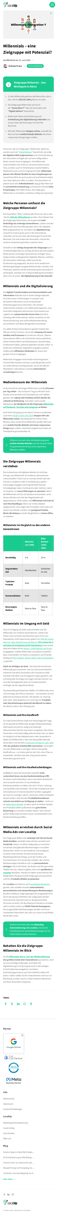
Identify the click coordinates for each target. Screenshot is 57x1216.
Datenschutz (8, 1098)
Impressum (8, 1103)
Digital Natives (25, 152)
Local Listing (8, 1128)
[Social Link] (4, 1194)
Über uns (7, 1138)
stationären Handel (14, 804)
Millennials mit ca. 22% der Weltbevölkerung (29, 956)
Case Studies (9, 1133)
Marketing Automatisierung (15, 1122)
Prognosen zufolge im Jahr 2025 (39, 742)
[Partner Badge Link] (13, 1043)
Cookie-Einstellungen (12, 1109)
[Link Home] (10, 4)
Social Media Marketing (39, 884)
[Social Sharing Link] (5, 1003)
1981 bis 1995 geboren (20, 217)
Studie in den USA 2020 (23, 415)
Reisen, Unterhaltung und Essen (37, 648)
